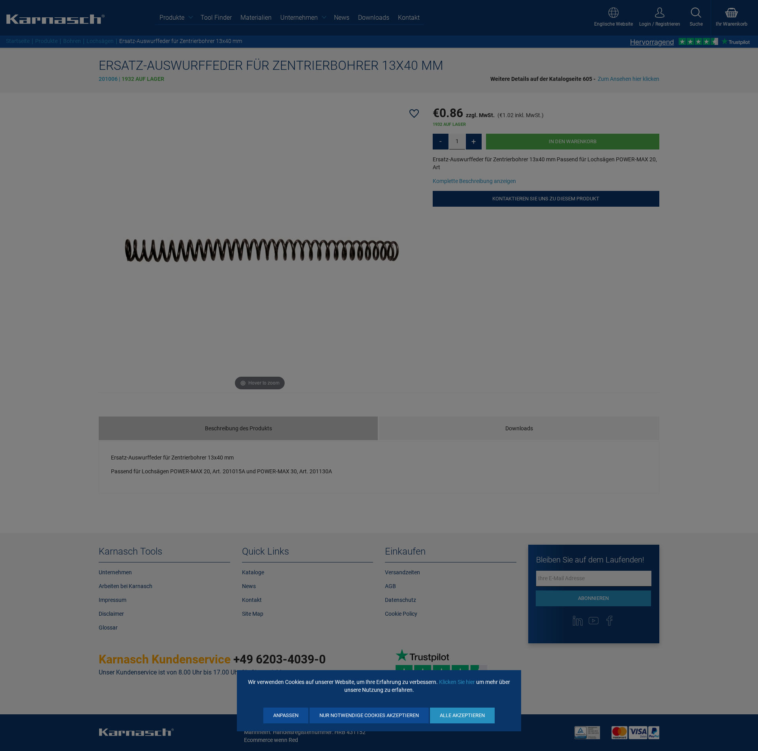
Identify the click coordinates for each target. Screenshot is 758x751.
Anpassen (285, 715)
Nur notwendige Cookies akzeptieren (369, 715)
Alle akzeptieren (462, 715)
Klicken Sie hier (457, 682)
